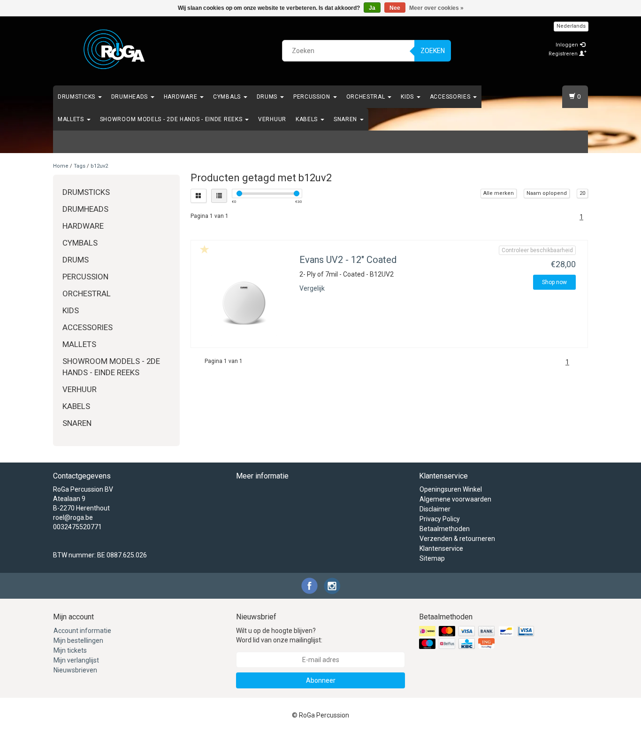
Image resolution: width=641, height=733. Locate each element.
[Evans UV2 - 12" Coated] (244, 303)
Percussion (312, 96)
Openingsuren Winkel (451, 489)
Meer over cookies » (436, 8)
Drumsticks (77, 96)
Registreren (564, 54)
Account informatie (82, 630)
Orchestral (366, 96)
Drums (268, 96)
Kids (408, 96)
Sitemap (432, 558)
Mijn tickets (70, 650)
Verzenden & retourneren (457, 538)
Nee (394, 8)
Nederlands (571, 26)
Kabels (308, 119)
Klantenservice (441, 548)
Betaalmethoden (445, 528)
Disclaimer (435, 509)
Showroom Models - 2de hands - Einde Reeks (172, 119)
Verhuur (272, 119)
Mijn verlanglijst (76, 660)
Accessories (451, 96)
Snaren (346, 119)
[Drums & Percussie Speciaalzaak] (114, 49)
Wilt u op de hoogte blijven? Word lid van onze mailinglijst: (279, 635)
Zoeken (432, 50)
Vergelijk (312, 288)
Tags (79, 166)
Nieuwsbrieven (75, 670)
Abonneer (321, 680)
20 (582, 193)
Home (61, 166)
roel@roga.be (73, 517)
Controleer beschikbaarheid (537, 250)
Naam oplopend (547, 193)
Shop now (554, 282)
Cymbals (228, 96)
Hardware (181, 96)
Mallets (72, 119)
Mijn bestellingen (78, 640)
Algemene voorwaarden (455, 499)
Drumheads (130, 96)
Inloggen (568, 45)
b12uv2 (99, 166)
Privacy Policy (440, 519)
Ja (372, 8)
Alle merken (498, 193)
